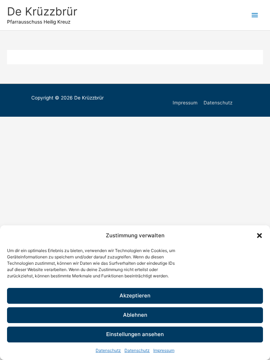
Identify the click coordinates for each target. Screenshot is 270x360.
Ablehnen (135, 314)
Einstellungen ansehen (135, 334)
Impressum (163, 350)
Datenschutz (108, 350)
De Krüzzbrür (42, 11)
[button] (259, 235)
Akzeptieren (135, 295)
